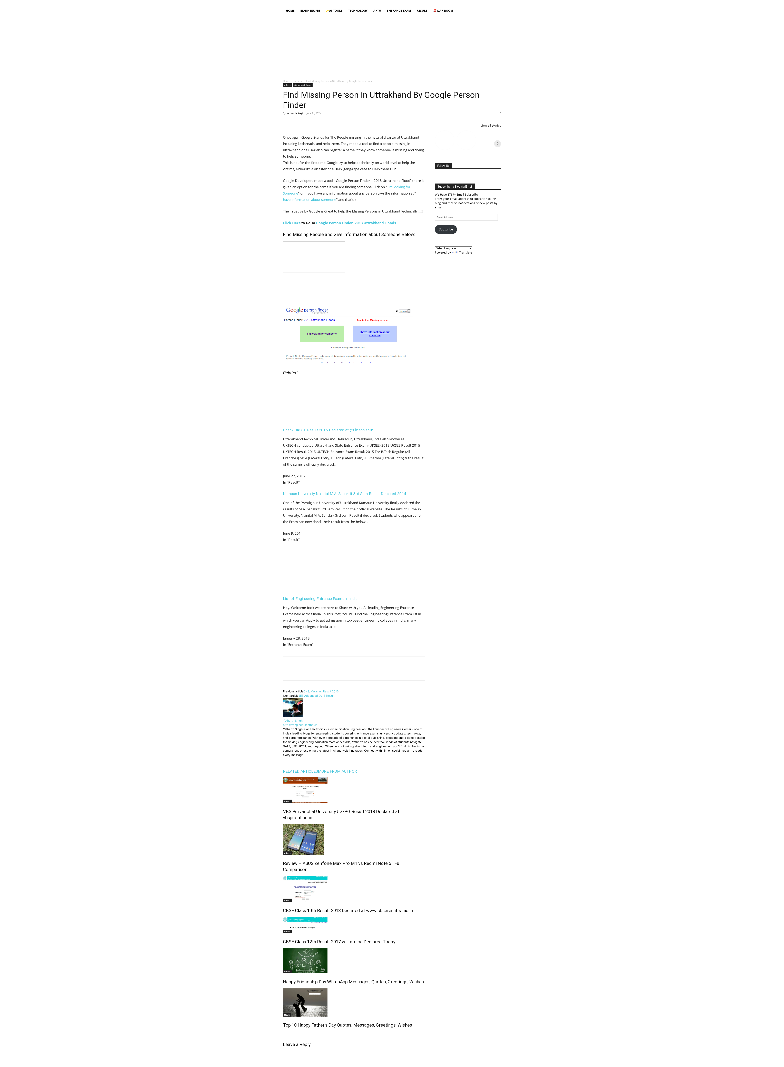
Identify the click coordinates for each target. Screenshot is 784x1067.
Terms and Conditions (387, 2)
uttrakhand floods (302, 84)
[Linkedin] (478, 3)
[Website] (314, 759)
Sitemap (424, 2)
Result (422, 10)
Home (320, 2)
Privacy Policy (364, 2)
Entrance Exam (399, 10)
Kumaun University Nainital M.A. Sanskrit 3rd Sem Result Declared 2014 (344, 493)
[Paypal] (484, 3)
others (298, 81)
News (287, 1013)
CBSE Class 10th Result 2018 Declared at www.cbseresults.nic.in (348, 909)
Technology (358, 10)
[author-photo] (293, 715)
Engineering (310, 10)
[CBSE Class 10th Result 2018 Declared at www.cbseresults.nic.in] (354, 888)
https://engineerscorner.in (300, 724)
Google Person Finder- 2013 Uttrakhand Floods (356, 222)
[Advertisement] (392, 46)
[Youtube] (498, 3)
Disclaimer (347, 2)
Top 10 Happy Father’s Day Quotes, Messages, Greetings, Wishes (347, 1024)
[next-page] (284, 1033)
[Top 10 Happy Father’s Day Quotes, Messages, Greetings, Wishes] (354, 1002)
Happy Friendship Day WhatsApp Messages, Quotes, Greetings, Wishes (353, 981)
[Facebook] (464, 3)
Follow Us (443, 165)
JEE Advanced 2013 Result (316, 694)
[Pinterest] (306, 122)
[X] (491, 3)
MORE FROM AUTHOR (337, 770)
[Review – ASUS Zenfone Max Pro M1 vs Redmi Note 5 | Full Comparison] (354, 838)
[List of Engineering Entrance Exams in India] (318, 586)
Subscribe (446, 229)
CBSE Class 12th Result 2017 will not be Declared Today (339, 940)
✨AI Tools (334, 10)
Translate (465, 252)
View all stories (491, 125)
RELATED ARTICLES (300, 770)
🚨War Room (443, 10)
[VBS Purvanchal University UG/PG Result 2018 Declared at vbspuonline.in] (354, 789)
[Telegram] (334, 122)
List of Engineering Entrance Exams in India (320, 597)
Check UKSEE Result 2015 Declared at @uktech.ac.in (328, 429)
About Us (333, 2)
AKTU (377, 10)
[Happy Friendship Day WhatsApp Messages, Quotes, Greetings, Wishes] (354, 960)
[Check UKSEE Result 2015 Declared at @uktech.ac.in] (318, 418)
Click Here (292, 222)
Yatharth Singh (295, 113)
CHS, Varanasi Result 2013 (321, 690)
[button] (496, 11)
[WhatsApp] (315, 122)
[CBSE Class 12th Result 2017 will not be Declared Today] (354, 924)
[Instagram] (471, 3)
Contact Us (410, 2)
